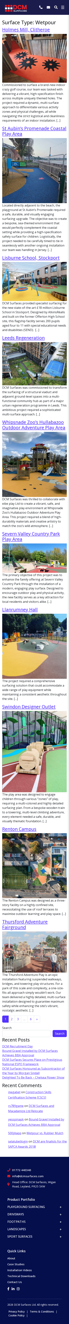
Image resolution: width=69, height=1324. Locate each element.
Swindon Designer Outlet (29, 707)
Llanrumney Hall (20, 609)
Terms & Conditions (42, 1311)
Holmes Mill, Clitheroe (26, 30)
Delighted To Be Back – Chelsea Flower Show (33, 1077)
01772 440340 (21, 1170)
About (11, 1258)
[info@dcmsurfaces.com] (49, 7)
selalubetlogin (18, 1141)
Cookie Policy (16, 1315)
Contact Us (14, 1282)
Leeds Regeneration (23, 338)
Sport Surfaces (19, 1236)
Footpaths (16, 1222)
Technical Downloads (21, 1276)
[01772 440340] (41, 7)
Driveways (15, 1214)
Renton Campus (19, 829)
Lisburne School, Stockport (31, 258)
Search (7, 1028)
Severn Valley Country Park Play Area (31, 536)
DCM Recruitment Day (17, 1046)
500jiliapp (14, 1133)
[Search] (56, 7)
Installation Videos (19, 1270)
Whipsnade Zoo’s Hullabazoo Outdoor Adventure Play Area (33, 425)
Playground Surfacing (26, 1207)
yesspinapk (16, 1119)
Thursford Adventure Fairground (25, 924)
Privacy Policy (16, 1311)
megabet (14, 1092)
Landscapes (16, 1229)
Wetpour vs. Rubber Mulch (44, 1133)
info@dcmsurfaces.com (28, 1176)
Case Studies (15, 1264)
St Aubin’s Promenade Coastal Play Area (34, 131)
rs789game (16, 1106)
